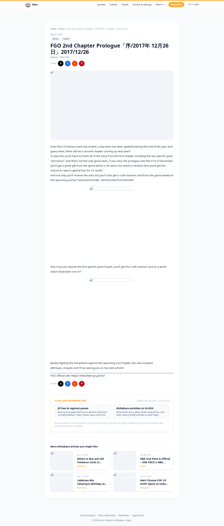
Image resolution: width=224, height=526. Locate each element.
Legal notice (138, 515)
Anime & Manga (142, 4)
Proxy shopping (87, 515)
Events (113, 4)
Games (66, 38)
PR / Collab (193, 4)
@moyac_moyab (61, 368)
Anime (61, 29)
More (160, 4)
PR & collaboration (107, 515)
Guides (101, 4)
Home (53, 29)
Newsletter (176, 4)
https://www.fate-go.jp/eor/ (88, 375)
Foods (125, 4)
